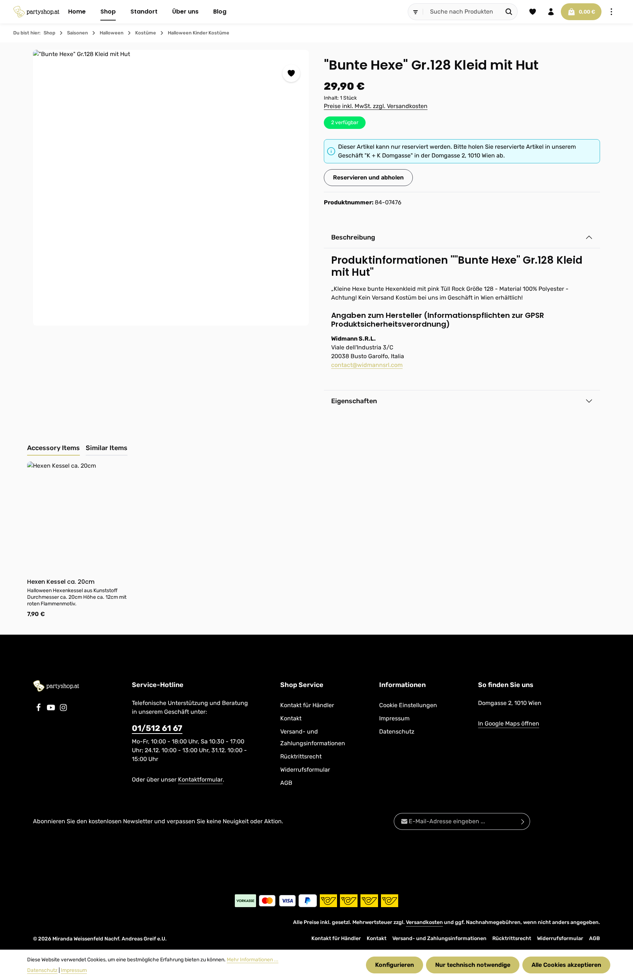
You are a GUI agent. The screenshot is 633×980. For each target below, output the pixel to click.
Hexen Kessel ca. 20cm (61, 582)
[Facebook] (39, 709)
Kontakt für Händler (307, 705)
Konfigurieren (394, 964)
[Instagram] (63, 709)
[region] (171, 188)
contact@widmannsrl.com (367, 364)
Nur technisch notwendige (472, 964)
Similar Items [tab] (106, 448)
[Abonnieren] (523, 821)
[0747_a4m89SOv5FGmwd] (171, 188)
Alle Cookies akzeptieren (566, 964)
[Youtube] (51, 709)
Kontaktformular (200, 779)
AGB (286, 782)
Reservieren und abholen (368, 177)
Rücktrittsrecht (301, 756)
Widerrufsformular (305, 769)
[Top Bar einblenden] (611, 11)
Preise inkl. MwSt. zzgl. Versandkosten (375, 106)
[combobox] (462, 11)
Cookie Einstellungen (408, 705)
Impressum (394, 718)
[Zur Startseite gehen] (36, 12)
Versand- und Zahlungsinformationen (312, 737)
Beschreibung (353, 237)
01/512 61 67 (157, 728)
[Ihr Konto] (551, 11)
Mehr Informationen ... (252, 960)
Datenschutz (396, 731)
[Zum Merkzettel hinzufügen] (291, 73)
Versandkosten (424, 922)
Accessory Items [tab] (53, 448)
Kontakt (290, 718)
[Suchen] (509, 11)
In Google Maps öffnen (508, 723)
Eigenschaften (354, 401)
